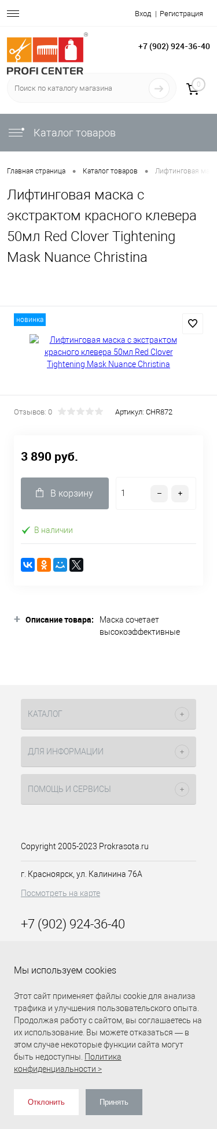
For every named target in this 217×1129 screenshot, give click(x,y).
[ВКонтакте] (28, 565)
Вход (143, 13)
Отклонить (46, 1102)
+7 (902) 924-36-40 (174, 45)
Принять (114, 1102)
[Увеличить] (108, 352)
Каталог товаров (73, 133)
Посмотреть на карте (60, 893)
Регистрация (181, 13)
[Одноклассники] (44, 565)
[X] (76, 565)
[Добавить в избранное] (192, 323)
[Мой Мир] (60, 565)
